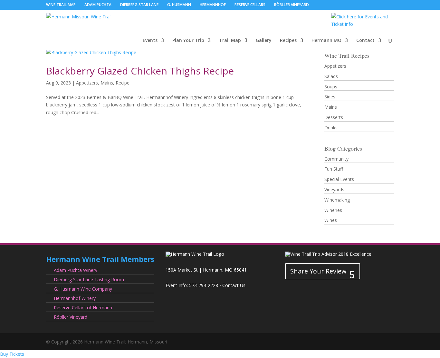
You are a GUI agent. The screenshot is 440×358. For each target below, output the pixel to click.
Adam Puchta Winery (75, 270)
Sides (329, 97)
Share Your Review (318, 271)
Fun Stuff (333, 169)
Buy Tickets (12, 354)
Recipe (122, 83)
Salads (331, 76)
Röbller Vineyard (291, 5)
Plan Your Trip (188, 40)
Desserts (333, 117)
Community (336, 159)
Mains (106, 83)
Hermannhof (213, 5)
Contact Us (233, 285)
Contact (365, 40)
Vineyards (334, 189)
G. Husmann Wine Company (83, 289)
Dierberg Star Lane (139, 5)
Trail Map (230, 40)
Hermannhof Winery (75, 298)
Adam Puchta (97, 5)
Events (150, 40)
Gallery (264, 40)
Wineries (333, 210)
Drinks (331, 127)
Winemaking (337, 200)
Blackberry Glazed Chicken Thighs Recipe (140, 70)
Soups (330, 87)
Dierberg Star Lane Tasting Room (89, 279)
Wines (330, 220)
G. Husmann (179, 5)
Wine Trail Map (61, 5)
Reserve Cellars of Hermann (83, 307)
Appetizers (87, 83)
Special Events (339, 179)
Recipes (288, 40)
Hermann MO (326, 40)
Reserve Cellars (249, 5)
